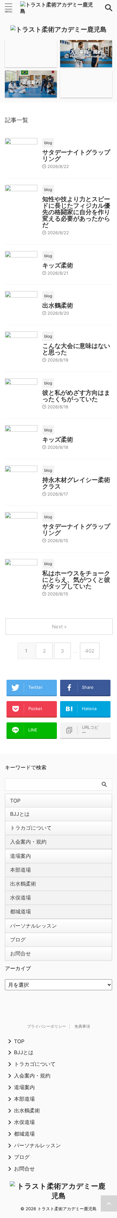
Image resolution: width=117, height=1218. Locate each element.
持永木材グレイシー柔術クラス (76, 483)
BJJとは (20, 814)
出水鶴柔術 (57, 305)
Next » (59, 627)
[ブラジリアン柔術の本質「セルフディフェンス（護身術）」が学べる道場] (58, 7)
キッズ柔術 (57, 265)
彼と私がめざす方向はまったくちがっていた (76, 396)
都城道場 (20, 911)
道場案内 (20, 856)
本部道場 (20, 869)
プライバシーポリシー (46, 1026)
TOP (15, 800)
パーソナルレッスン (33, 925)
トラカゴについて (31, 827)
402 (89, 651)
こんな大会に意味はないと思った (76, 349)
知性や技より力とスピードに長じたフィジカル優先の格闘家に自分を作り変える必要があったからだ (76, 212)
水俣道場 (20, 897)
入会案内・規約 (28, 841)
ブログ (18, 939)
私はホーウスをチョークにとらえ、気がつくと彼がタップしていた (76, 580)
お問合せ (20, 953)
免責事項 (82, 1026)
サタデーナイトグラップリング (76, 156)
